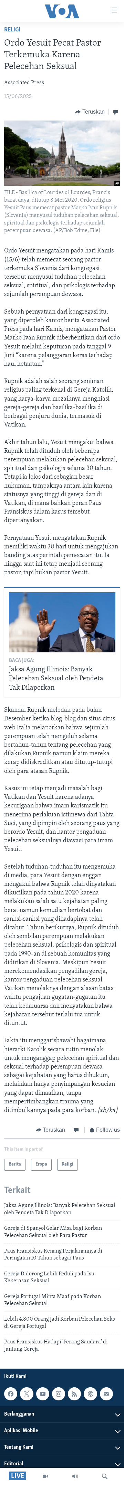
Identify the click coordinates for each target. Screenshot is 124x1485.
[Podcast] (90, 1393)
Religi (12, 30)
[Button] (90, 111)
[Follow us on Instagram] (58, 1393)
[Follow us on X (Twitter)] (26, 1393)
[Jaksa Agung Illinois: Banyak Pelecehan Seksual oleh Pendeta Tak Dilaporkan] (62, 622)
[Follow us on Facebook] (10, 1393)
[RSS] (74, 1393)
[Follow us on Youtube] (42, 1393)
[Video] (45, 1476)
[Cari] (104, 1476)
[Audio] (75, 1476)
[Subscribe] (106, 1393)
